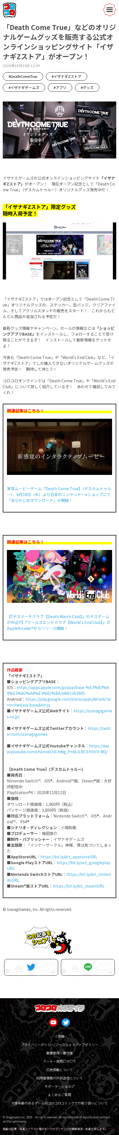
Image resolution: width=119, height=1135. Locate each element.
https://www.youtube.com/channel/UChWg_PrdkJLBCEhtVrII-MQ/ (58, 748)
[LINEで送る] (88, 967)
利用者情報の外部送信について (59, 1077)
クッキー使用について (59, 1061)
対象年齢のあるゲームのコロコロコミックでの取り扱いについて (59, 1103)
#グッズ (87, 87)
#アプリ (60, 87)
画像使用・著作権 (59, 1052)
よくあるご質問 (59, 1094)
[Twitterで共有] (31, 967)
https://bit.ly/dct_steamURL (79, 886)
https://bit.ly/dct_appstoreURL (68, 856)
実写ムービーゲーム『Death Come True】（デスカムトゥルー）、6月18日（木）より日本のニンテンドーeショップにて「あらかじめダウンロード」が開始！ (59, 494)
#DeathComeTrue (23, 76)
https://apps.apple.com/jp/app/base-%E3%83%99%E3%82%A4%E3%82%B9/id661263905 (58, 690)
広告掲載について (59, 1069)
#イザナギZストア (66, 76)
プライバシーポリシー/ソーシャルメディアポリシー (59, 1044)
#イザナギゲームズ (24, 87)
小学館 (59, 1036)
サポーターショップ (59, 1086)
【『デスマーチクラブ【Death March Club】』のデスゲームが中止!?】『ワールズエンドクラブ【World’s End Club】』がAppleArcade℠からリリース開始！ (58, 622)
